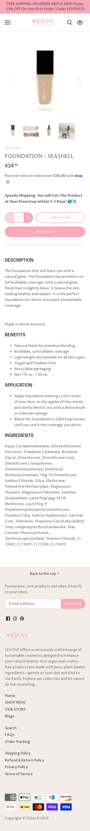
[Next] (79, 81)
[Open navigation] (7, 22)
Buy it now (45, 231)
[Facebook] (8, 618)
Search (11, 728)
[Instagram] (15, 618)
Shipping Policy (17, 753)
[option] (45, 80)
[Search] (69, 22)
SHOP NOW (15, 702)
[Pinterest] (22, 618)
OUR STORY (15, 709)
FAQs (9, 734)
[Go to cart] (80, 22)
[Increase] (28, 218)
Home (10, 695)
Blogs (9, 716)
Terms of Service (19, 774)
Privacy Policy (16, 767)
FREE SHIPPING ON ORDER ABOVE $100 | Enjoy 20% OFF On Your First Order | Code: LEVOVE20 (45, 7)
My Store (13, 147)
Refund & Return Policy (24, 760)
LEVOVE (42, 818)
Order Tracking (17, 741)
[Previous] (11, 81)
